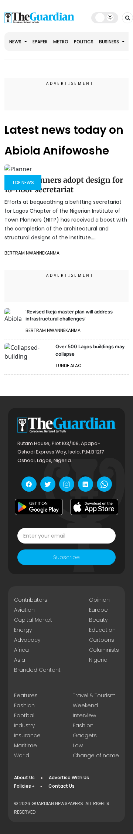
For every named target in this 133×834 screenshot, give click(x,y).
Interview (84, 715)
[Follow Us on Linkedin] (85, 484)
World (21, 755)
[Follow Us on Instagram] (66, 484)
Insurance (27, 735)
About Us (24, 777)
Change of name (96, 755)
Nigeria (98, 660)
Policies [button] (22, 786)
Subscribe (66, 557)
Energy (23, 630)
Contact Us (61, 786)
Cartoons (101, 640)
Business (109, 42)
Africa (21, 650)
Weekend (85, 705)
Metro (60, 42)
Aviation (24, 610)
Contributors (30, 600)
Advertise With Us (69, 777)
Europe (98, 610)
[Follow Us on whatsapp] (104, 484)
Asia (19, 660)
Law (78, 745)
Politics (83, 42)
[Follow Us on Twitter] (47, 484)
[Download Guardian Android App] (39, 507)
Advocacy (27, 640)
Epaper (40, 42)
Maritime (25, 745)
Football (24, 715)
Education (102, 630)
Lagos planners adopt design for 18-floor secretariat (63, 184)
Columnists (104, 650)
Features (26, 695)
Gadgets (85, 735)
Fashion (24, 705)
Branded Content (37, 670)
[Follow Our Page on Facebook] (29, 484)
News (16, 42)
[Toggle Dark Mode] (105, 17)
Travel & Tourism (94, 695)
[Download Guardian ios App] (94, 507)
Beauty (98, 620)
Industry (24, 725)
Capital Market (33, 620)
